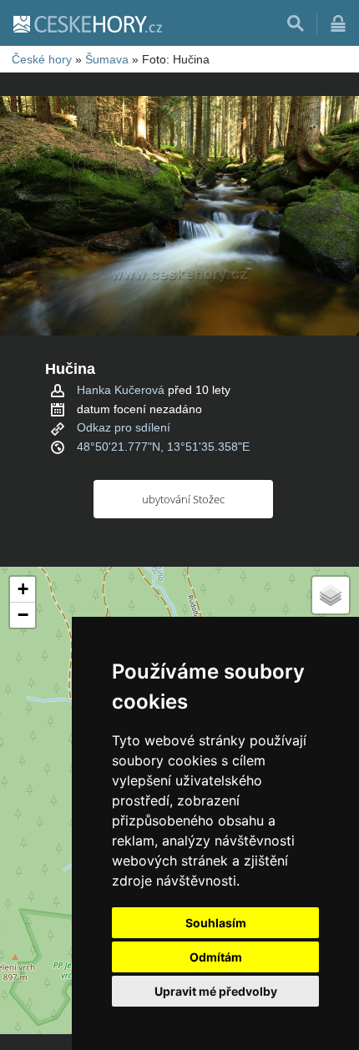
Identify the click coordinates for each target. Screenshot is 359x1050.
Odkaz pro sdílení (123, 427)
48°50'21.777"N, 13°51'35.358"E (163, 446)
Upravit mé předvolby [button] (215, 991)
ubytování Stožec (183, 499)
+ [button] (23, 588)
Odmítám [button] (216, 957)
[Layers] (330, 595)
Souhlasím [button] (215, 923)
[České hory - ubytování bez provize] (87, 23)
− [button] (23, 614)
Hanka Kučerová (120, 389)
